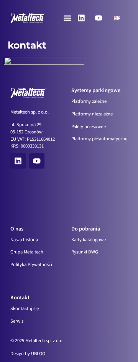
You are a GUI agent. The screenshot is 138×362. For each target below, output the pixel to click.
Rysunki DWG (84, 251)
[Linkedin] (81, 18)
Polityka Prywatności (31, 264)
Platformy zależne (89, 101)
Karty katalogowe (88, 239)
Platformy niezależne (92, 113)
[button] (67, 18)
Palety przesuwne (88, 126)
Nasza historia (24, 239)
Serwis (16, 321)
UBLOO (38, 353)
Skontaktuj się (24, 308)
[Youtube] (98, 18)
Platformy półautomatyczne (99, 138)
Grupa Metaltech (26, 251)
